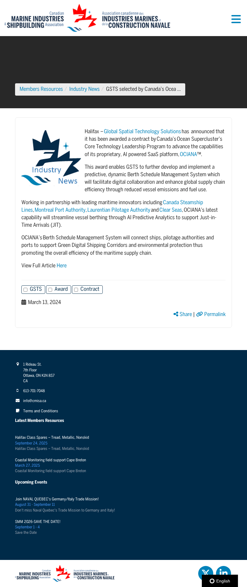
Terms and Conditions (40, 411)
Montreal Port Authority (60, 210)
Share (185, 314)
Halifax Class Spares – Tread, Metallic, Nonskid (52, 438)
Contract (89, 289)
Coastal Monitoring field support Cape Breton (50, 460)
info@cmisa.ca (34, 401)
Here (62, 266)
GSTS (36, 289)
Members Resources (41, 89)
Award (61, 289)
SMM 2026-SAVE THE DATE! (38, 522)
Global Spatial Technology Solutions (142, 131)
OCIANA (188, 154)
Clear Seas (170, 210)
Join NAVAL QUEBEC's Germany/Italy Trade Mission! (57, 499)
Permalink (214, 314)
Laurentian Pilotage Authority (118, 210)
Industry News (84, 89)
